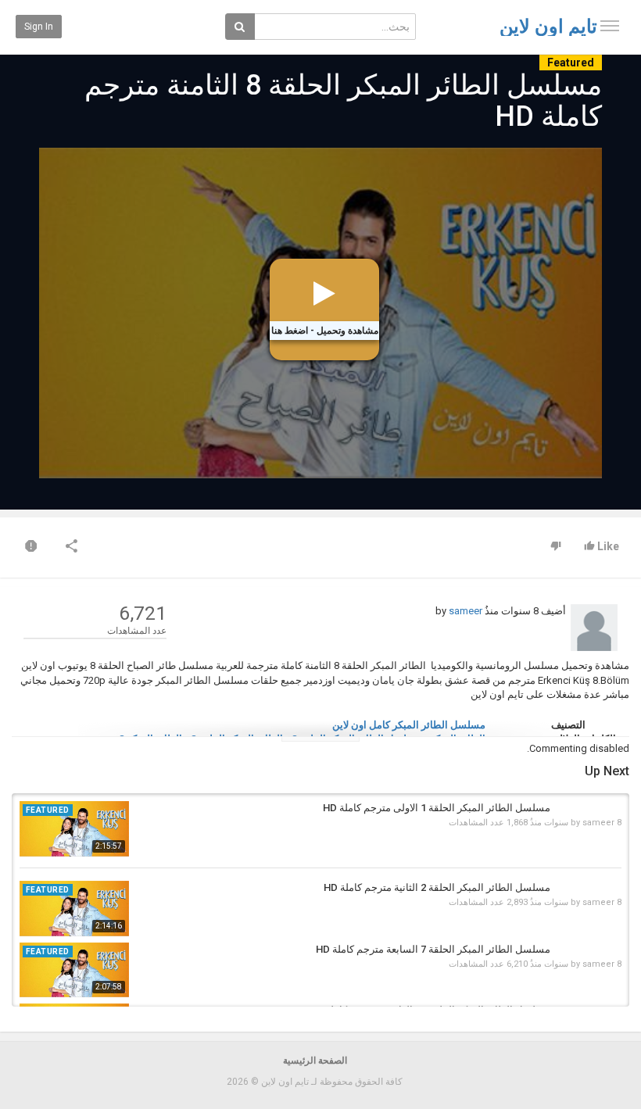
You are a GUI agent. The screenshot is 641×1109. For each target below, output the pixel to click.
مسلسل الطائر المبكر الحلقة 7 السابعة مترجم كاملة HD (433, 949)
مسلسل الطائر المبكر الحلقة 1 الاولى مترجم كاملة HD (436, 808)
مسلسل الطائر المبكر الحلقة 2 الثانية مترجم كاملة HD (437, 887)
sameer (465, 611)
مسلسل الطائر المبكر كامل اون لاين (408, 725)
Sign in (38, 26)
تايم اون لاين (548, 27)
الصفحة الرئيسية (315, 1060)
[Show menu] (610, 26)
